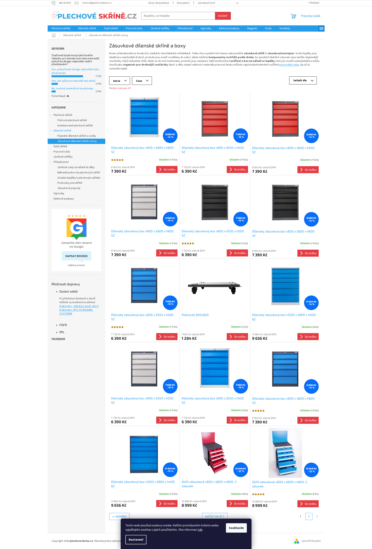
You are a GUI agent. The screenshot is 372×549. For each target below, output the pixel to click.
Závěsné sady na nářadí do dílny (76, 167)
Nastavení (136, 539)
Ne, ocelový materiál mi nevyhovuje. (73, 88)
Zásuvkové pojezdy (68, 188)
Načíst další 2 (214, 516)
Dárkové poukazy (64, 199)
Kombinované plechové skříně (75, 126)
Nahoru (121, 516)
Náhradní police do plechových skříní (78, 173)
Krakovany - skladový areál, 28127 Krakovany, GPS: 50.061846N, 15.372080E (79, 310)
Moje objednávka (158, 3)
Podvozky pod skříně (69, 183)
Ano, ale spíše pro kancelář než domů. (74, 81)
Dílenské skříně (62, 131)
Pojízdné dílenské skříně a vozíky (76, 136)
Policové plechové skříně (72, 120)
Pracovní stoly (62, 152)
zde (200, 530)
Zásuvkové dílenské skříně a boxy (77, 141)
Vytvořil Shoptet (311, 541)
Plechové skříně (63, 115)
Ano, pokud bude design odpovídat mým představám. (75, 71)
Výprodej (59, 193)
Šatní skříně (60, 146)
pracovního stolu (289, 65)
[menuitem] (61, 28)
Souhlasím (236, 528)
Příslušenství (61, 162)
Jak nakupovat (206, 3)
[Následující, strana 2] (308, 516)
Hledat (223, 15)
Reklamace (183, 3)
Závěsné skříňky (63, 157)
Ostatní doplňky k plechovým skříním (78, 178)
